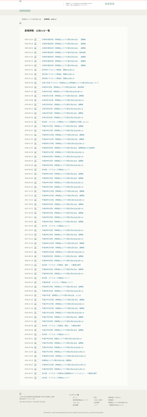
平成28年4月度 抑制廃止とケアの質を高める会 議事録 (62, 287)
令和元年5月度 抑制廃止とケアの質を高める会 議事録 (62, 113)
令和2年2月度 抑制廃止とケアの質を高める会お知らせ (62, 91)
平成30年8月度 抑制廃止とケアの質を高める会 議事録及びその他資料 (68, 148)
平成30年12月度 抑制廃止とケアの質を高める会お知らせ (63, 143)
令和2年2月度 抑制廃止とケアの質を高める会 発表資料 (63, 87)
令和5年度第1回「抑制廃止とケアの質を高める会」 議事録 (64, 65)
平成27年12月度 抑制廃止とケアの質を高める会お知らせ (63, 304)
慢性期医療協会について (80, 400)
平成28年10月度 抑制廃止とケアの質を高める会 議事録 (63, 247)
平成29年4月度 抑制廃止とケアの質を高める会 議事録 (62, 222)
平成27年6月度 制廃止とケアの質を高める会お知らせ (62, 339)
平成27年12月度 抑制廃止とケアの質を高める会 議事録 (63, 300)
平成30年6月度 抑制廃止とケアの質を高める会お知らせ (62, 165)
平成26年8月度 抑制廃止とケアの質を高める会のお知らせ (63, 369)
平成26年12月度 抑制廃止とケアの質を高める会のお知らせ (64, 356)
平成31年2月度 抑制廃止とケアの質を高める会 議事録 (62, 126)
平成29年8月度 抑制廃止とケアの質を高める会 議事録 (62, 204)
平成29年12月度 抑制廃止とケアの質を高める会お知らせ (63, 200)
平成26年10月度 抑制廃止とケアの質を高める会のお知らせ (64, 365)
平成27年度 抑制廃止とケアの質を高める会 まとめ (61, 295)
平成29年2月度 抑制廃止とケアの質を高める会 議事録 (62, 235)
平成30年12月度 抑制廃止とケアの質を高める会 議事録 (63, 135)
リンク (96, 405)
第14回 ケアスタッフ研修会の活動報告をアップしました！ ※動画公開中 (69, 373)
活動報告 (111, 400)
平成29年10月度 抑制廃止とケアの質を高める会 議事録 (63, 195)
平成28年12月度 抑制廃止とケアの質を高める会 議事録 (63, 243)
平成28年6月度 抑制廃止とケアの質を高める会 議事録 (62, 269)
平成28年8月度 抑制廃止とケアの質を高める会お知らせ (62, 260)
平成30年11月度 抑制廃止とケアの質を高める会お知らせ (63, 152)
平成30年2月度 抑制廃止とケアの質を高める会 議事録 (62, 178)
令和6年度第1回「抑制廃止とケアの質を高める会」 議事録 (64, 48)
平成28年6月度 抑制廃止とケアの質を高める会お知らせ (62, 273)
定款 (95, 397)
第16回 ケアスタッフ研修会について (56, 278)
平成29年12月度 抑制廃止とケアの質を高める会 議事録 (63, 191)
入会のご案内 (98, 400)
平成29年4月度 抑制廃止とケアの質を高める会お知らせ (62, 230)
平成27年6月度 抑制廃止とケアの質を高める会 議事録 (62, 330)
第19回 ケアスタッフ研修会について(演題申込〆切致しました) (65, 122)
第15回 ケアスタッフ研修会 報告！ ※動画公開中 (61, 326)
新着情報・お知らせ (114, 397)
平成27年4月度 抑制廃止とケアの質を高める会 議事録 (62, 343)
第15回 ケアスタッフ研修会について (56, 334)
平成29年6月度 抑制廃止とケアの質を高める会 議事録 (62, 213)
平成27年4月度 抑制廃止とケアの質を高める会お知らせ (62, 347)
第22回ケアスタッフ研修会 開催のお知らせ (58, 70)
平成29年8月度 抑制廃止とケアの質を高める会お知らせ (62, 208)
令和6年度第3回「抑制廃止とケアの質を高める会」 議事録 (64, 39)
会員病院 (96, 402)
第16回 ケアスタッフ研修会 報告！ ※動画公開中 (61, 265)
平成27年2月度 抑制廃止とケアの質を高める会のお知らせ (63, 352)
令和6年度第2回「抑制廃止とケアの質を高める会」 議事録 (64, 44)
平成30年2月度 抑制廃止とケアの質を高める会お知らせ (62, 187)
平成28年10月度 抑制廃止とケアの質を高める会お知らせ (63, 252)
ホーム (75, 397)
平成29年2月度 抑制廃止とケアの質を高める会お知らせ (62, 239)
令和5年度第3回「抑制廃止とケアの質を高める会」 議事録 (64, 57)
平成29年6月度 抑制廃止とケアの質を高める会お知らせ (62, 217)
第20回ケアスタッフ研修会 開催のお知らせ (58, 78)
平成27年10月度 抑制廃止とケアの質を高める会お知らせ (63, 313)
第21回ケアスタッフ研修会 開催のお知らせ (58, 74)
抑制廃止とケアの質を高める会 (117, 402)
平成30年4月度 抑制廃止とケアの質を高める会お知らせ (62, 182)
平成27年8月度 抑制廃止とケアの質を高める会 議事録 (62, 317)
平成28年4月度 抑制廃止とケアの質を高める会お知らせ (62, 291)
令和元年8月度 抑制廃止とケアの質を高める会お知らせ (62, 109)
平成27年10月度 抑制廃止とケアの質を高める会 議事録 (63, 308)
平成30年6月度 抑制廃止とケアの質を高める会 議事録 (62, 161)
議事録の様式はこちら (116, 405)
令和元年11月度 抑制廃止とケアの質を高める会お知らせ (63, 100)
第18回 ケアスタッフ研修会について (56, 169)
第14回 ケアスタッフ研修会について (56, 378)
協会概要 (75, 405)
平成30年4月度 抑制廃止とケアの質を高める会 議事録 (62, 174)
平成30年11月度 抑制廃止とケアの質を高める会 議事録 (63, 139)
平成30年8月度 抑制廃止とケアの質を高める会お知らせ (62, 156)
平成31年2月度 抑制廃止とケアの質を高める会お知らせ (62, 130)
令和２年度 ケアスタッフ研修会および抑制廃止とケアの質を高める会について (70, 83)
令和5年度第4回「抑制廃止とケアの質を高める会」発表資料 (64, 52)
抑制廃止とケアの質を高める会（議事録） (57, 360)
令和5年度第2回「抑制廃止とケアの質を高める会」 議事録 (64, 61)
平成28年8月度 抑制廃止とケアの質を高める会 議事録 (62, 256)
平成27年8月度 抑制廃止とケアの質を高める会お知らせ (62, 321)
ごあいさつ (76, 402)
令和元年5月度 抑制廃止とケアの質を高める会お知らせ (62, 117)
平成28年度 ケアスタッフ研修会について (57, 282)
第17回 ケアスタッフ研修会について (56, 226)
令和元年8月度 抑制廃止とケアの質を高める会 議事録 (62, 104)
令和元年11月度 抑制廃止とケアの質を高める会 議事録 (63, 96)
